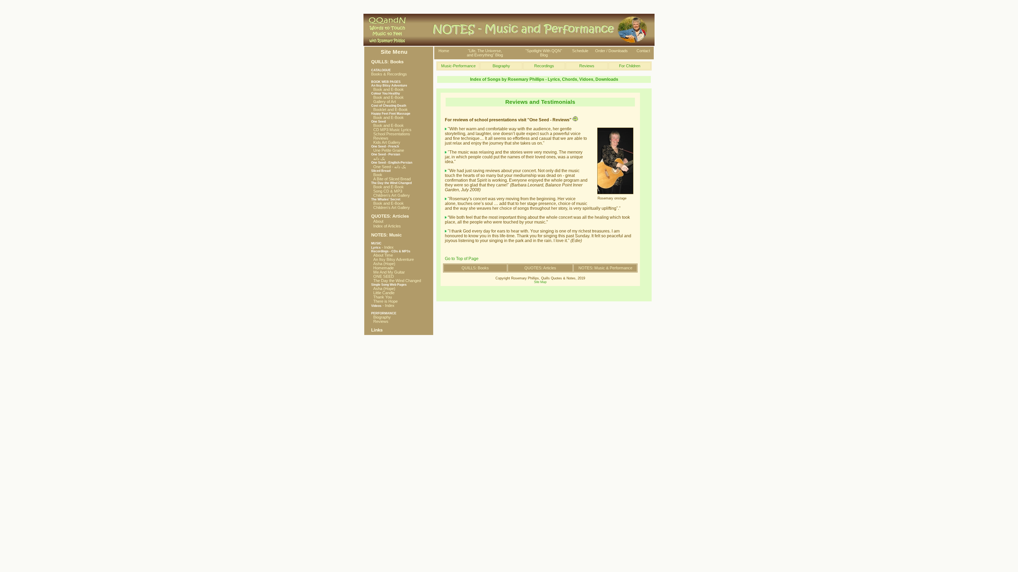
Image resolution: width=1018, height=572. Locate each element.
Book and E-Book (387, 89)
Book (376, 175)
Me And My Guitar (388, 272)
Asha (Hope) (383, 264)
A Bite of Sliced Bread (391, 179)
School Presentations (390, 134)
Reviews (379, 138)
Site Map (540, 282)
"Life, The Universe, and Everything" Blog (485, 53)
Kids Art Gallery (385, 142)
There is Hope (384, 301)
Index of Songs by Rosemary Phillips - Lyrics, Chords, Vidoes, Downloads (544, 79)
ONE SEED (382, 276)
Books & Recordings (389, 72)
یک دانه (378, 159)
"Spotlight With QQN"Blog (543, 53)
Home (443, 51)
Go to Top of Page (462, 258)
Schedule (580, 51)
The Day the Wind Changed (396, 281)
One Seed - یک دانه (388, 167)
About (378, 221)
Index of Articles (387, 226)
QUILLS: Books (475, 268)
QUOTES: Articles (540, 268)
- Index (382, 247)
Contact (643, 51)
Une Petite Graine (387, 150)
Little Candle (382, 293)
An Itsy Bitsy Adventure (392, 259)
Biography (381, 317)
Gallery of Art (383, 102)
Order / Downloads (611, 51)
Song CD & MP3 (386, 191)
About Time (382, 255)
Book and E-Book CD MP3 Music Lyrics (391, 127)
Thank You (381, 297)
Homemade (382, 268)
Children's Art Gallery (390, 195)
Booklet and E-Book (389, 110)
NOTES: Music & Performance (605, 268)
